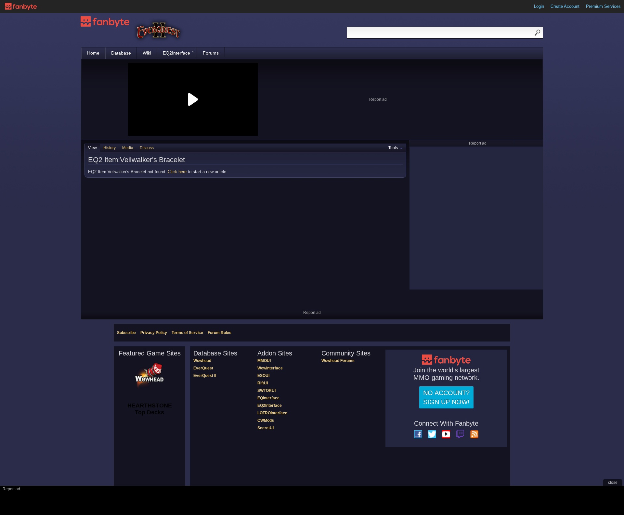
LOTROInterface (272, 413)
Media (127, 148)
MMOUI (264, 360)
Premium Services (603, 6)
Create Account (565, 6)
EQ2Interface (176, 53)
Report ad (378, 99)
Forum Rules (219, 332)
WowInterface (270, 368)
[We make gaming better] (21, 6)
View (92, 148)
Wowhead (202, 360)
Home (93, 53)
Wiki (147, 53)
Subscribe (126, 332)
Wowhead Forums (338, 360)
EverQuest (203, 368)
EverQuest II (204, 375)
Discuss (147, 148)
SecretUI (265, 428)
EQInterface (268, 398)
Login (539, 6)
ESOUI (263, 375)
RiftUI (262, 383)
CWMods (265, 420)
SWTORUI (266, 390)
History (109, 148)
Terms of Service (187, 332)
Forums (211, 53)
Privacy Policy (153, 332)
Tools (393, 148)
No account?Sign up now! (446, 397)
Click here (177, 171)
